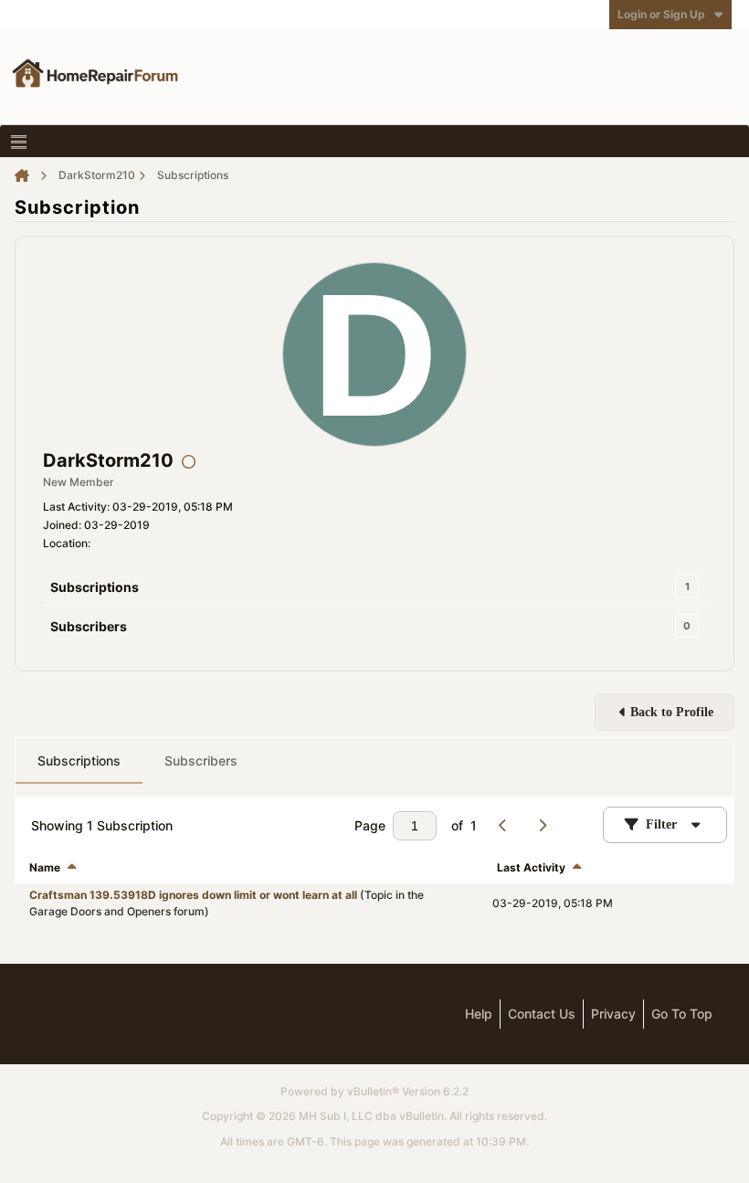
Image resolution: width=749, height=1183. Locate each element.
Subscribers (88, 626)
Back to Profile (671, 712)
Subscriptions (94, 587)
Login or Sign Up (661, 14)
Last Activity (531, 867)
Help (478, 1013)
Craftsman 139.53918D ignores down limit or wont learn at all (193, 895)
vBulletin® (373, 1091)
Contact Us (541, 1013)
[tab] (79, 761)
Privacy (613, 1013)
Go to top (681, 1013)
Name (44, 867)
